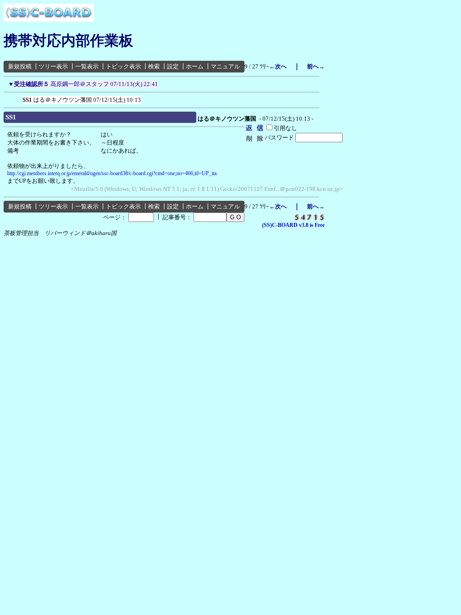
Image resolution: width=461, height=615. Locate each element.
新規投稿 (20, 66)
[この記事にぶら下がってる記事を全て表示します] (18, 98)
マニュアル (225, 66)
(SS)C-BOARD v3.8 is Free (293, 225)
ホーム (194, 66)
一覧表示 (87, 66)
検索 (154, 66)
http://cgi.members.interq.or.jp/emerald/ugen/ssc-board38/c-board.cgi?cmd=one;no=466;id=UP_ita (112, 173)
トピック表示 (123, 66)
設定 (173, 66)
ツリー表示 (53, 66)
